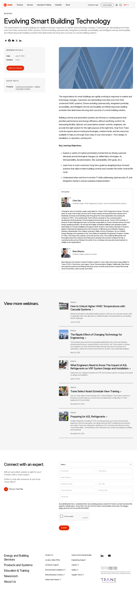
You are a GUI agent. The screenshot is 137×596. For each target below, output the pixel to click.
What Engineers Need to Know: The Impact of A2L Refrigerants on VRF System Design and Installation (99, 367)
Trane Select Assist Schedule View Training (94, 391)
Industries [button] (58, 5)
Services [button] (30, 5)
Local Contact (107, 5)
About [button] (68, 5)
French (115, 567)
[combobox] (127, 5)
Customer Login (93, 5)
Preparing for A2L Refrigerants (87, 416)
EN (128, 5)
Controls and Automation (24, 87)
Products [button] (20, 5)
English (111, 567)
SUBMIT (64, 528)
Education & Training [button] (44, 5)
